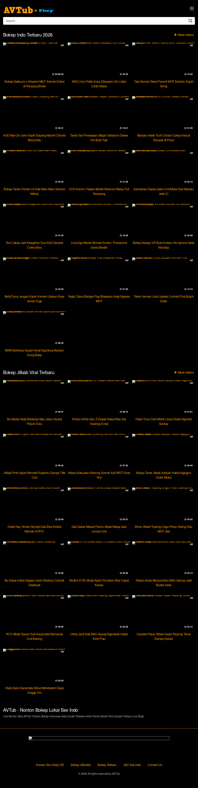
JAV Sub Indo (132, 765)
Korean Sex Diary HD (50, 765)
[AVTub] (29, 10)
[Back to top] (187, 775)
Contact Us (155, 765)
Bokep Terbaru (107, 765)
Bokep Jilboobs (81, 765)
